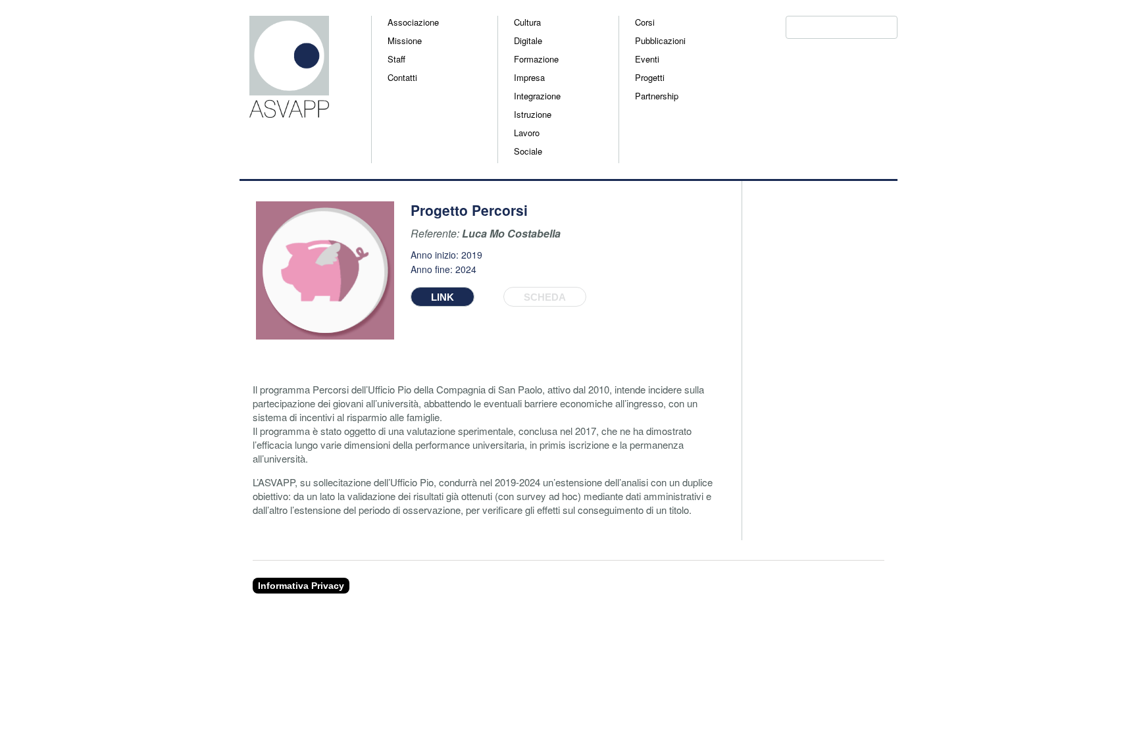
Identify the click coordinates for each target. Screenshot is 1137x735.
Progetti (650, 77)
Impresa (529, 77)
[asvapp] (284, 111)
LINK (442, 297)
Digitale (528, 40)
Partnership (656, 95)
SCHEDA (545, 297)
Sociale (528, 151)
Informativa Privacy (301, 585)
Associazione (413, 22)
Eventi (647, 59)
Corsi (645, 22)
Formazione (536, 59)
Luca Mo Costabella (511, 233)
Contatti (402, 77)
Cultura (527, 22)
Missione (405, 40)
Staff (396, 59)
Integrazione (537, 95)
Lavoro (527, 132)
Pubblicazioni (660, 40)
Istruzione (532, 114)
